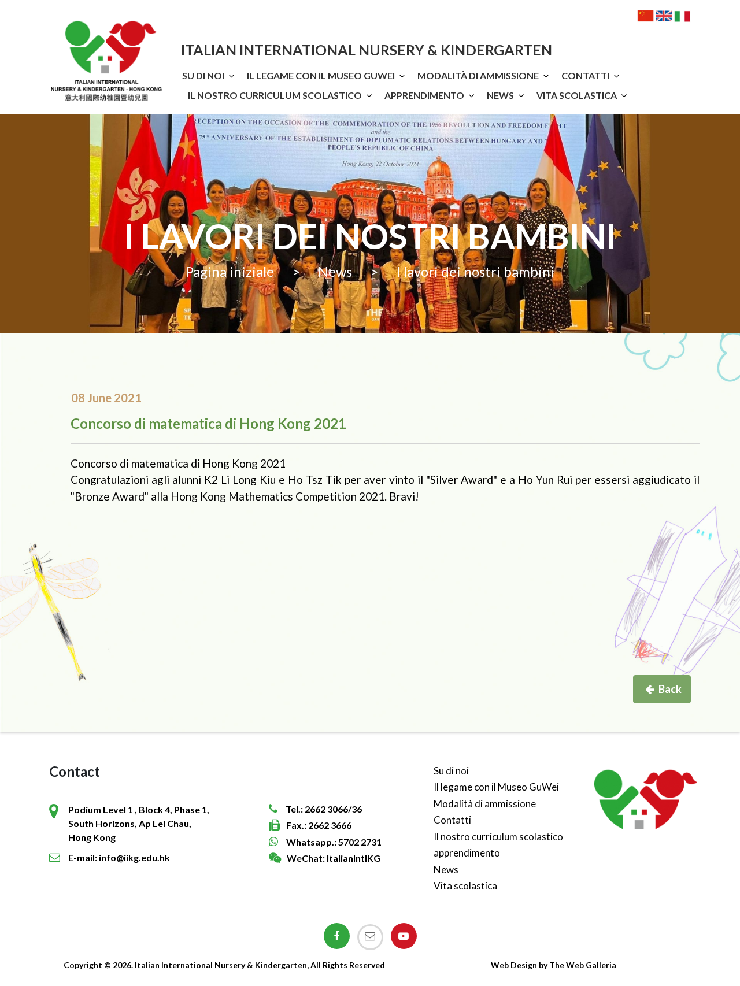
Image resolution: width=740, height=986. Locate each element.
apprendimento (424, 95)
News (500, 95)
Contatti (585, 75)
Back (670, 689)
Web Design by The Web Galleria (553, 965)
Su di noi (203, 75)
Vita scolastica (576, 95)
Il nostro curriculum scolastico (275, 95)
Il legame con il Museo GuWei (321, 75)
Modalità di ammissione (478, 75)
